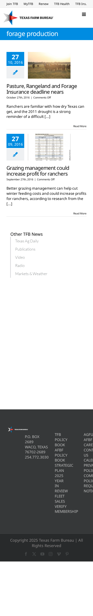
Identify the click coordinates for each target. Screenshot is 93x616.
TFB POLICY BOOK (56, 439)
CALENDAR (85, 460)
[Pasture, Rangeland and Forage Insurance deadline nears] (49, 65)
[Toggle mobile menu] (84, 14)
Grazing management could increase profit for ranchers (37, 170)
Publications (25, 249)
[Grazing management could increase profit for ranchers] (49, 147)
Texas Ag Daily (27, 241)
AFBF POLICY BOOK (56, 455)
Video (20, 257)
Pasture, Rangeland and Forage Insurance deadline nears (41, 88)
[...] (47, 116)
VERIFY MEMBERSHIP (56, 509)
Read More (80, 126)
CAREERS (85, 444)
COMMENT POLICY (85, 478)
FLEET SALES (56, 499)
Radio (20, 265)
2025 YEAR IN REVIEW (56, 483)
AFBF (85, 439)
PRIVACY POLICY (85, 468)
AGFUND (85, 434)
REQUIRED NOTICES (85, 488)
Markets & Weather (31, 273)
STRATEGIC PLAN (56, 468)
